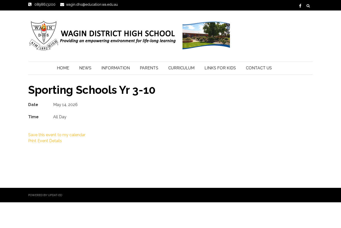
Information (115, 68)
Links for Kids (220, 68)
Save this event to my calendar (56, 134)
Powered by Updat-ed (45, 195)
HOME (63, 68)
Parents (149, 68)
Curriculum (181, 68)
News (85, 68)
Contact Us (259, 68)
